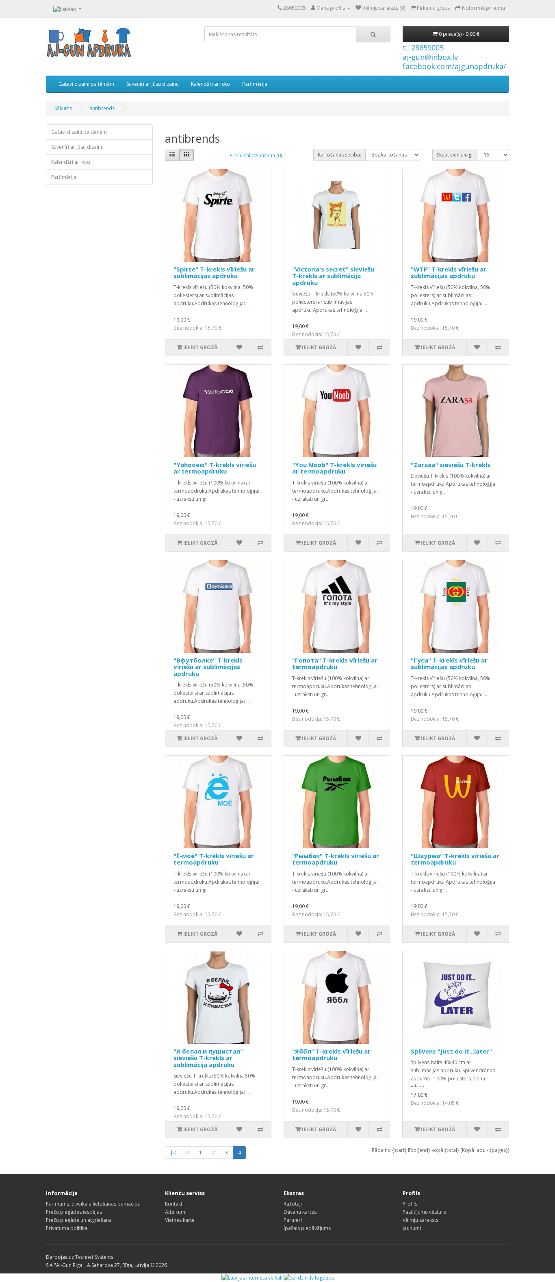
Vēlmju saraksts (420, 1220)
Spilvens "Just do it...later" (451, 1051)
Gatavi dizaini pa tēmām (86, 83)
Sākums (63, 108)
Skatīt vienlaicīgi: (455, 154)
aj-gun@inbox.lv (430, 57)
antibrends (102, 108)
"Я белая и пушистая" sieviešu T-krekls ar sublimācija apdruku (208, 1058)
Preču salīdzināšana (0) (256, 155)
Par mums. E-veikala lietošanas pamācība (93, 1203)
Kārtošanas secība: (339, 154)
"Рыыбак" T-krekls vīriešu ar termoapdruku (335, 859)
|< (173, 1152)
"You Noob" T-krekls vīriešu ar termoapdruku (334, 468)
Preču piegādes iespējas (74, 1211)
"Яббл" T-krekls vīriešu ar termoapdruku (331, 1054)
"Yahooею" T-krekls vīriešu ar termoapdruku (214, 468)
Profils (410, 1203)
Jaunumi (412, 1228)
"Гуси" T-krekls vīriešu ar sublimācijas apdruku (449, 663)
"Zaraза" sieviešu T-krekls (450, 465)
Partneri (293, 1220)
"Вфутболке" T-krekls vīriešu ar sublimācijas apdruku (208, 667)
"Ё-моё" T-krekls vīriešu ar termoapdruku (213, 859)
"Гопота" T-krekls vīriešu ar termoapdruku (334, 663)
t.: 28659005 (423, 47)
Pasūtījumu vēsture (424, 1211)
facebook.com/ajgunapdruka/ (454, 66)
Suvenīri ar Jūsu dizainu (152, 83)
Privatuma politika (66, 1228)
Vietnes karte (180, 1220)
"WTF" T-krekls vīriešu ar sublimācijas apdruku (448, 272)
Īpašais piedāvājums (307, 1228)
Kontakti (174, 1203)
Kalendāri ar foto (210, 83)
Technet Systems (94, 1257)
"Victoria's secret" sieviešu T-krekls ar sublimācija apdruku (333, 276)
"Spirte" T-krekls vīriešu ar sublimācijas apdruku (214, 272)
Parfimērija (254, 83)
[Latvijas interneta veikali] (251, 1277)
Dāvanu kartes (300, 1211)
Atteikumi (175, 1211)
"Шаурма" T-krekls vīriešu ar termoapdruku (455, 859)
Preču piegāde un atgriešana (79, 1220)
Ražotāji (293, 1203)
